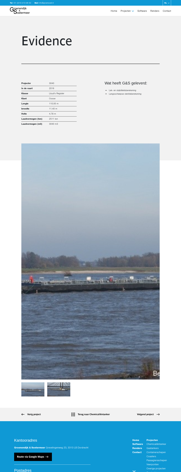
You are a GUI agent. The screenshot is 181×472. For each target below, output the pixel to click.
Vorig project (34, 414)
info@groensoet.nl (46, 3)
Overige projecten (156, 468)
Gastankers (152, 448)
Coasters (151, 456)
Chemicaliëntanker (156, 444)
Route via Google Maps (31, 456)
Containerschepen (156, 452)
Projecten (126, 10)
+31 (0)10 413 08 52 (22, 3)
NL (165, 3)
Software (142, 10)
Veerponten (152, 464)
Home (114, 10)
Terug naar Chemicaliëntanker (94, 414)
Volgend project (145, 414)
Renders (154, 10)
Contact (167, 10)
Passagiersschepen (156, 460)
